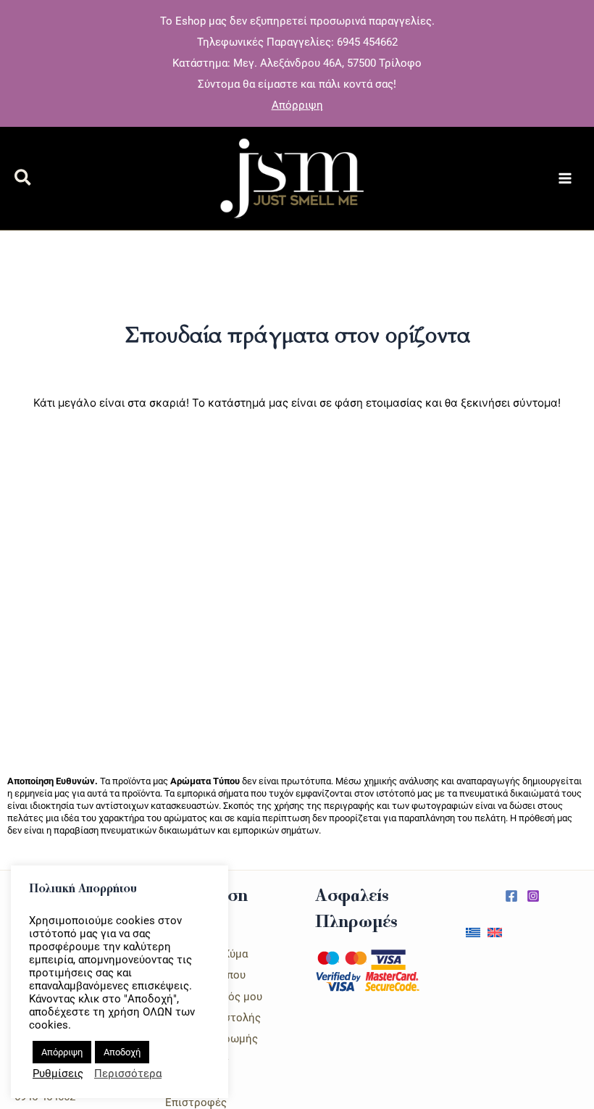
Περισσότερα (128, 1073)
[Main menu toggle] (565, 178)
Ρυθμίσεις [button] (58, 1073)
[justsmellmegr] (511, 895)
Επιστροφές (196, 1102)
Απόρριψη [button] (297, 105)
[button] (23, 180)
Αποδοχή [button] (122, 1052)
